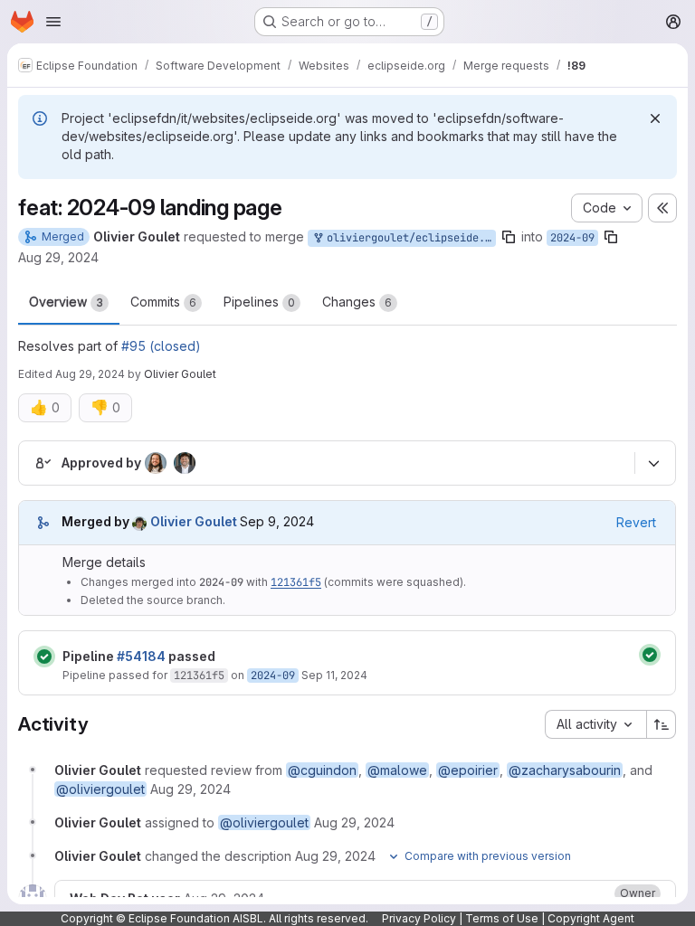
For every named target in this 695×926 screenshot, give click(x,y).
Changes (357, 301)
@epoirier (468, 770)
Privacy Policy (419, 918)
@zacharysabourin (565, 770)
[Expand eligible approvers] (653, 463)
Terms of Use (501, 918)
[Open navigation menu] (53, 21)
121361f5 (296, 582)
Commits (163, 301)
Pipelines (259, 301)
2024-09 (572, 238)
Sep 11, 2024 (334, 675)
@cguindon (322, 770)
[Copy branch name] (508, 237)
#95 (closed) (161, 346)
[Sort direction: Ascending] (661, 724)
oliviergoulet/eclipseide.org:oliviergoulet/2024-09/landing (408, 238)
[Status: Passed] (44, 656)
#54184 (141, 656)
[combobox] (595, 724)
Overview (66, 301)
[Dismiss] (655, 118)
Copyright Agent (590, 918)
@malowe (397, 770)
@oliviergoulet (100, 789)
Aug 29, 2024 (58, 257)
